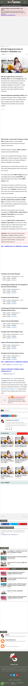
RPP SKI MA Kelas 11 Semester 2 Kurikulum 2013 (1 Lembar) (7, 445)
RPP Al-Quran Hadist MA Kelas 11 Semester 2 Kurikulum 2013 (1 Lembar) (7, 461)
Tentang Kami (6, 682)
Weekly (4, 568)
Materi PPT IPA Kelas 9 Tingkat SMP (15, 590)
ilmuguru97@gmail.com (11, 389)
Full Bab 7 (14, 348)
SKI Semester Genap (17, 364)
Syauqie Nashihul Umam (10, 640)
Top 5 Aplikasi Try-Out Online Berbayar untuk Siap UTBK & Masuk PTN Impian (17, 551)
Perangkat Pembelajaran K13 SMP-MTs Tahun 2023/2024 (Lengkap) (17, 578)
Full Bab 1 (14, 280)
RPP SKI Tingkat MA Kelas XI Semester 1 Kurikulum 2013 (21, 445)
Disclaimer (13, 682)
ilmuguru (11, 378)
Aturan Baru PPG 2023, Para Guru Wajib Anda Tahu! (17, 563)
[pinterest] (9, 429)
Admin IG (16, 420)
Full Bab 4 (14, 316)
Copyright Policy (20, 682)
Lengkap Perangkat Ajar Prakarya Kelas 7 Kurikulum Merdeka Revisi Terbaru (16, 573)
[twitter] (7, 429)
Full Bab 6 (14, 338)
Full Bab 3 (14, 303)
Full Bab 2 (14, 292)
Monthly (14, 568)
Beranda (2, 46)
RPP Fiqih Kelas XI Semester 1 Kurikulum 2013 (21, 476)
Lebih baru (3, 516)
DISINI (11, 402)
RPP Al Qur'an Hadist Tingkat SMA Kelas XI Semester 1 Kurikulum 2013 (21, 461)
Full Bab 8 (14, 359)
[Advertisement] (14, 30)
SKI (14, 374)
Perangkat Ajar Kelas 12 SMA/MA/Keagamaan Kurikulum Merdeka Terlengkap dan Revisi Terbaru (16, 585)
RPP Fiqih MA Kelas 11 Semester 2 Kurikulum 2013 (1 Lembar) (7, 477)
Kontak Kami (13, 684)
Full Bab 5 (14, 327)
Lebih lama (24, 516)
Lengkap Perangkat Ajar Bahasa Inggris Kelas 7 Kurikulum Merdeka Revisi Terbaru (17, 597)
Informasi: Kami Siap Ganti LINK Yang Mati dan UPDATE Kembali (17, 557)
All (23, 568)
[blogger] (11, 429)
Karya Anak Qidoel (17, 679)
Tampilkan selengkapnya (22, 433)
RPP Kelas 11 (7, 46)
